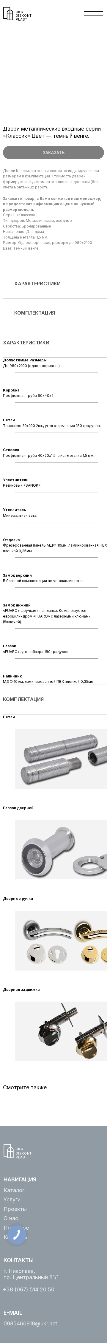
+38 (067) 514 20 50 (28, 1289)
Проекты (15, 1209)
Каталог (14, 1190)
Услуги (12, 1199)
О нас (11, 1218)
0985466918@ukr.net (30, 1323)
